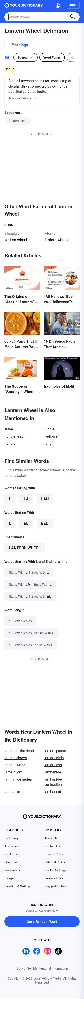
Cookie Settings (55, 870)
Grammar (11, 862)
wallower (51, 436)
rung (48, 443)
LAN (45, 498)
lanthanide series (18, 779)
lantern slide (54, 757)
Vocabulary (12, 870)
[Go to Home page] (23, 5)
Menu (73, 5)
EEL (44, 523)
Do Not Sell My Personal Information (42, 968)
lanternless (53, 764)
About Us (50, 838)
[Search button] (72, 17)
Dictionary (11, 838)
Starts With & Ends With (29, 572)
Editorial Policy (54, 862)
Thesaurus (12, 846)
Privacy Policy (54, 854)
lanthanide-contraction (53, 782)
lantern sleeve (15, 757)
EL (26, 523)
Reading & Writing (17, 886)
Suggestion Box (55, 886)
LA (26, 498)
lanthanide (52, 772)
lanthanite (12, 791)
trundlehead (14, 436)
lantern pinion (18, 120)
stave (8, 429)
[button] (57, 5)
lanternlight (13, 772)
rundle (49, 429)
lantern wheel (25, 547)
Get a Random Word (42, 921)
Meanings (19, 44)
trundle (9, 443)
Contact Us (52, 846)
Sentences (11, 854)
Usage (9, 878)
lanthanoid (52, 791)
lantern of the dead (19, 750)
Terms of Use (53, 878)
